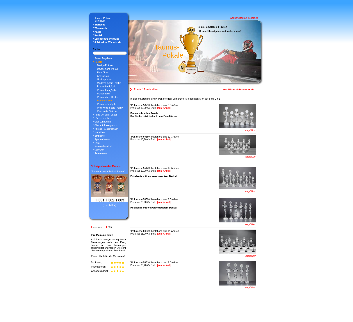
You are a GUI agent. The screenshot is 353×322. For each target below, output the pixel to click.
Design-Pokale (105, 65)
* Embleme (99, 135)
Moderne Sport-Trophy (109, 83)
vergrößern (250, 130)
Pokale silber (104, 100)
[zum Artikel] (109, 205)
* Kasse (97, 31)
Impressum (97, 227)
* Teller (96, 143)
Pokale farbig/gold (106, 86)
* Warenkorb (100, 28)
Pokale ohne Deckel (107, 97)
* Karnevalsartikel (102, 146)
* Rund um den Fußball (105, 114)
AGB (110, 227)
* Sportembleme (101, 139)
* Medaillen (99, 132)
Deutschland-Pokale (107, 68)
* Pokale (97, 62)
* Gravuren (98, 150)
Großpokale (103, 76)
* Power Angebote (102, 58)
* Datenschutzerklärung (106, 38)
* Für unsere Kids (102, 118)
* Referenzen (100, 153)
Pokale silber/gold (106, 104)
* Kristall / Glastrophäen (105, 128)
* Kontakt (98, 35)
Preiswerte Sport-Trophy (110, 107)
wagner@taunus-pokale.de (244, 18)
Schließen (100, 20)
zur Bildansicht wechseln (238, 89)
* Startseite (99, 24)
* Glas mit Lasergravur (105, 125)
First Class (103, 72)
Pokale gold (103, 93)
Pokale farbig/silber (107, 90)
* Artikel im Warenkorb (107, 42)
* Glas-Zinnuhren (102, 121)
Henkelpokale (104, 79)
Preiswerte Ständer (107, 111)
